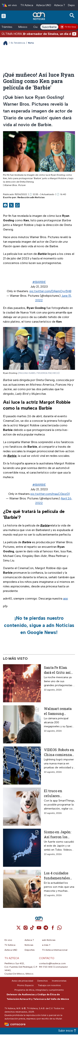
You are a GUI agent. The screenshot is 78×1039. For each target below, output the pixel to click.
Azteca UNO (43, 5)
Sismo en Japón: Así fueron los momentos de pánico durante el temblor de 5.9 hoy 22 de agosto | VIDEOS (59, 834)
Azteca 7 (59, 5)
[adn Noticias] (39, 16)
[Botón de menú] (4, 16)
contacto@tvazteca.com (52, 963)
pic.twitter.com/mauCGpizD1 (50, 494)
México (22, 27)
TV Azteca (26, 5)
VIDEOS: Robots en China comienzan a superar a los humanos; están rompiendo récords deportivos (59, 752)
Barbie (11, 456)
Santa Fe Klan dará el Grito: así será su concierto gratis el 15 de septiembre (58, 670)
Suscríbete (49, 27)
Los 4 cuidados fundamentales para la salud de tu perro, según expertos (59, 875)
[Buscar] (72, 15)
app (65, 598)
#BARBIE (39, 282)
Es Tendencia (18, 42)
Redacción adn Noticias (31, 197)
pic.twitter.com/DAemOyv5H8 (50, 291)
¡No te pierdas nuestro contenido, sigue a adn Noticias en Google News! (39, 625)
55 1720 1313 (45, 967)
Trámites (7, 27)
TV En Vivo (70, 27)
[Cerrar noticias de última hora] (74, 33)
